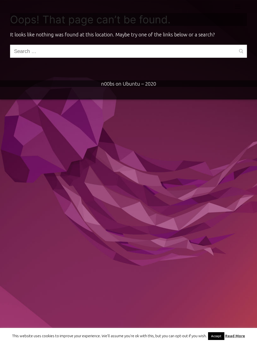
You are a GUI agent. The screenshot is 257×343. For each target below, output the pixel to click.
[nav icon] (237, 6)
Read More (235, 336)
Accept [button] (216, 336)
